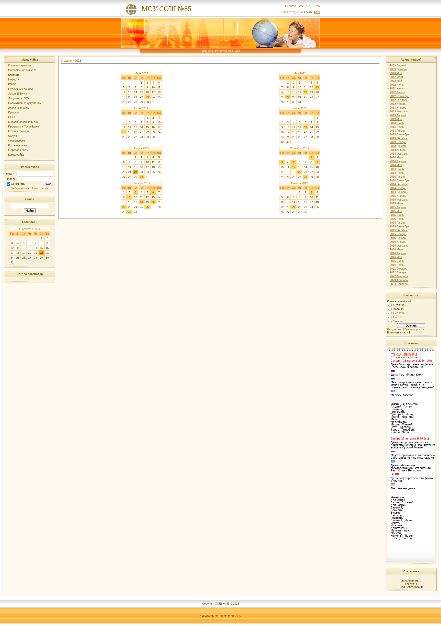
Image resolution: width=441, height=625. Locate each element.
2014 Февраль (399, 153)
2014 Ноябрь (398, 188)
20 (299, 171)
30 (141, 176)
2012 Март (396, 76)
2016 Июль (397, 264)
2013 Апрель (398, 115)
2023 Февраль (399, 280)
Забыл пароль (20, 188)
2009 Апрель (398, 65)
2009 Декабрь (398, 69)
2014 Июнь (397, 168)
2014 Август (397, 176)
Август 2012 (141, 148)
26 (147, 207)
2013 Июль (397, 126)
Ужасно (398, 321)
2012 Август (397, 92)
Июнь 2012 (141, 108)
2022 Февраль (399, 276)
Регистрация (223, 50)
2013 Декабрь (398, 145)
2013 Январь (398, 107)
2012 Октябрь (399, 99)
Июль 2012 (299, 108)
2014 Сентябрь (399, 180)
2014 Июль (397, 172)
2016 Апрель (398, 253)
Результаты (394, 329)
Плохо (397, 317)
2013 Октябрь (399, 138)
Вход (237, 50)
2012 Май (396, 80)
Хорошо (398, 308)
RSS (317, 12)
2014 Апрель (398, 161)
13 (317, 87)
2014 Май (396, 165)
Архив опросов (414, 329)
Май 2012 (299, 73)
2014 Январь (398, 149)
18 (305, 92)
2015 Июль (397, 218)
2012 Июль (397, 88)
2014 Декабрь (398, 191)
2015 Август (397, 222)
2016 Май (396, 257)
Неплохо (399, 313)
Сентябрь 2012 (299, 148)
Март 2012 (141, 73)
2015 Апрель (398, 207)
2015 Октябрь (399, 230)
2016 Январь (398, 241)
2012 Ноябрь (398, 103)
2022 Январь (398, 272)
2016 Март (396, 249)
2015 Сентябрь (399, 226)
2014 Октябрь (399, 184)
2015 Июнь (397, 214)
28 (305, 176)
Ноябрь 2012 (299, 183)
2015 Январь (398, 195)
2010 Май (396, 73)
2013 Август (397, 130)
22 (287, 97)
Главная (206, 50)
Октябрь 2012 (141, 183)
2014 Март (396, 157)
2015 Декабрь (398, 237)
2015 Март (396, 203)
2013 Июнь (397, 122)
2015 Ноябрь (398, 234)
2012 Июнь (397, 84)
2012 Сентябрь (399, 96)
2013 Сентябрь (399, 134)
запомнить (18, 183)
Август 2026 (30, 228)
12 (293, 167)
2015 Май (396, 211)
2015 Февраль (399, 199)
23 (147, 97)
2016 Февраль (399, 245)
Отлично (399, 304)
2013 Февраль (399, 111)
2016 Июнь (397, 260)
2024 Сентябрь (399, 283)
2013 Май (396, 119)
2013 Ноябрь (398, 142)
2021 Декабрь (398, 268)
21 (293, 207)
